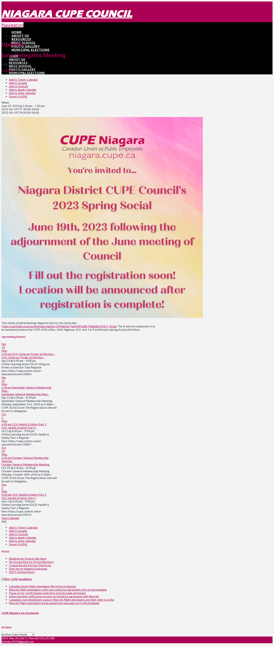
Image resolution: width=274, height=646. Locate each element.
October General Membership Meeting (25, 464)
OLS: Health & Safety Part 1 (18, 427)
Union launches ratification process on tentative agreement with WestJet (54, 596)
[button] (11, 73)
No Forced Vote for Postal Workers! (31, 562)
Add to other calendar (22, 93)
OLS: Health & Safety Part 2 (18, 498)
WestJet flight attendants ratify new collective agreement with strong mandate (58, 589)
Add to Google (18, 83)
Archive (6, 634)
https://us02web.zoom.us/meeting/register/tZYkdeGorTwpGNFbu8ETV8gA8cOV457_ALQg (59, 326)
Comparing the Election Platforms (30, 565)
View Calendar (10, 518)
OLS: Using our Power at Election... (22, 357)
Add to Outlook (18, 86)
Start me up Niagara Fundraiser (28, 568)
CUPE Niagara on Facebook (20, 613)
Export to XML (18, 96)
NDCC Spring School (21, 572)
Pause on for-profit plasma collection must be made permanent (47, 593)
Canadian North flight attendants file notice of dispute (42, 586)
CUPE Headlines (21, 579)
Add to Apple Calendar (23, 89)
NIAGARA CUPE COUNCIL (66, 13)
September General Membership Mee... (25, 394)
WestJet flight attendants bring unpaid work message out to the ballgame (54, 603)
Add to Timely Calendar (23, 79)
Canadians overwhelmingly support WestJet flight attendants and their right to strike (61, 599)
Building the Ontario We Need (27, 558)
